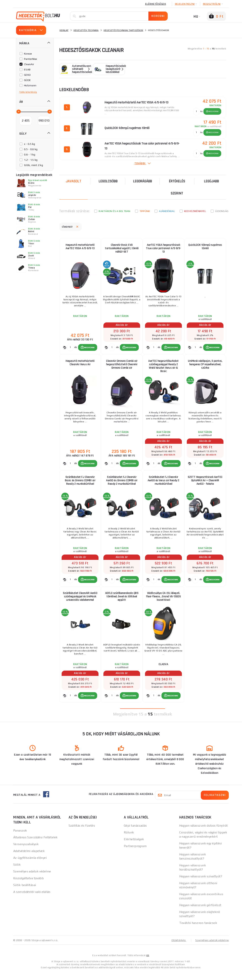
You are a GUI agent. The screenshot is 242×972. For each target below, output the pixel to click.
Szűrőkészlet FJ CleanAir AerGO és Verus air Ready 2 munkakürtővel (163, 480)
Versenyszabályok (26, 844)
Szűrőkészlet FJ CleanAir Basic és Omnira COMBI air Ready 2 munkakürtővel (80, 480)
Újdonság (221, 211)
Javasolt (73, 181)
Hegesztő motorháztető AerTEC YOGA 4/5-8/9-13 (80, 246)
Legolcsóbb (108, 181)
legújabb (211, 181)
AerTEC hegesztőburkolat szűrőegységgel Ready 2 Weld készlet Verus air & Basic (163, 366)
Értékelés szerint (177, 187)
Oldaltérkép (178, 940)
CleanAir (29, 64)
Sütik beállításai (24, 885)
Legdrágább (142, 181)
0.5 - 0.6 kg (30, 149)
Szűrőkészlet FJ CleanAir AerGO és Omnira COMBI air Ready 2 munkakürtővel (121, 480)
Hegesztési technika (86, 30)
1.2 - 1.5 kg (30, 159)
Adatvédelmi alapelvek (29, 851)
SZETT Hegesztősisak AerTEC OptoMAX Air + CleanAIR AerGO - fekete (205, 480)
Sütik (17, 864)
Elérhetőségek (155, 3)
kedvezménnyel (195, 211)
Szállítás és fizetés (82, 825)
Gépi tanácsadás (135, 825)
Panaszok (20, 830)
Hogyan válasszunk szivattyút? (200, 876)
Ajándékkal (167, 211)
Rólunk (129, 832)
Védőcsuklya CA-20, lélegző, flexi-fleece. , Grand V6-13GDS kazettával (163, 596)
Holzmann (30, 85)
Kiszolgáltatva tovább (28, 878)
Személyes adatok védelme (32, 871)
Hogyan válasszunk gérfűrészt (200, 905)
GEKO (27, 74)
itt (147, 955)
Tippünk (145, 211)
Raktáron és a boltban (114, 211)
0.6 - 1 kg (29, 154)
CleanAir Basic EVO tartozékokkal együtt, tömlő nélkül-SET (122, 248)
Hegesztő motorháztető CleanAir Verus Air (80, 362)
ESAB (27, 69)
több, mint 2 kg (33, 165)
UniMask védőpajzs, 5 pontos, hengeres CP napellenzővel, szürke (205, 364)
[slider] (18, 111)
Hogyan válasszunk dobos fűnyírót (203, 825)
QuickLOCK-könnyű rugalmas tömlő (205, 246)
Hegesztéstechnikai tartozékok (123, 30)
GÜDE (27, 80)
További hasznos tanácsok (198, 923)
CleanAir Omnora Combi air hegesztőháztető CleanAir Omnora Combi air (121, 364)
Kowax (28, 53)
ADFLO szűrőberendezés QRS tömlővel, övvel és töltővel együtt (122, 596)
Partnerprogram (135, 846)
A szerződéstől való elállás (31, 892)
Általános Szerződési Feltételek (35, 837)
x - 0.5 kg (29, 143)
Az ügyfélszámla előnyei (30, 858)
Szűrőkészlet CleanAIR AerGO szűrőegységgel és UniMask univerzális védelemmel (80, 596)
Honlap (64, 30)
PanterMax (30, 58)
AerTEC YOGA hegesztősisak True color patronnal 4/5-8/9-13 (163, 248)
